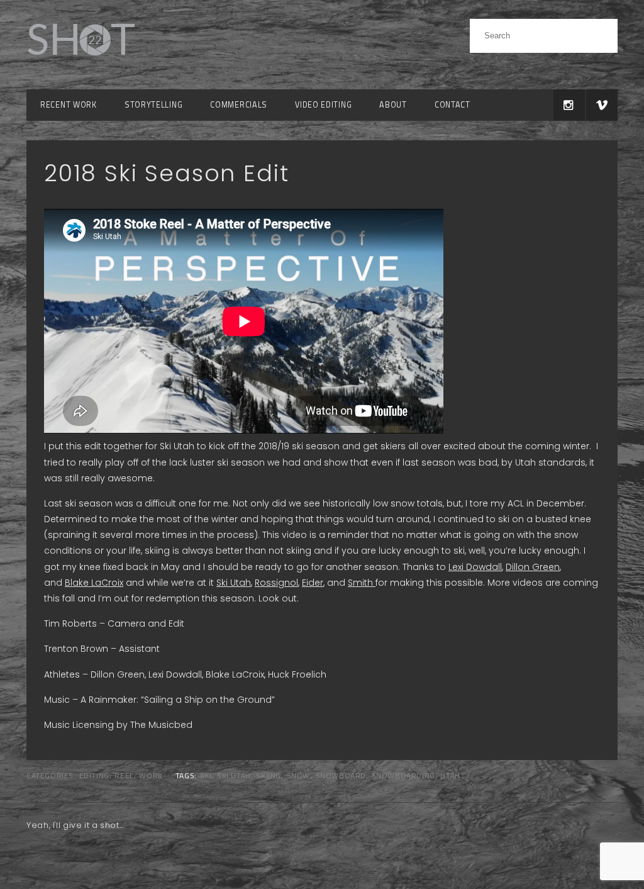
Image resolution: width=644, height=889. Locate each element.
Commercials (238, 105)
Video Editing (323, 105)
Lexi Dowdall (475, 567)
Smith (361, 582)
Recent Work (68, 105)
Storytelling (153, 105)
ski (206, 775)
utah (450, 775)
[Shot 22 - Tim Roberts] (80, 62)
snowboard (341, 775)
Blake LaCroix (94, 582)
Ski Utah (233, 582)
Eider (312, 582)
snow (298, 775)
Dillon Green (533, 567)
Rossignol (276, 582)
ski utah (234, 775)
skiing (268, 775)
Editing (94, 775)
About (393, 105)
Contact (452, 105)
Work (150, 775)
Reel (123, 775)
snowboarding (403, 775)
